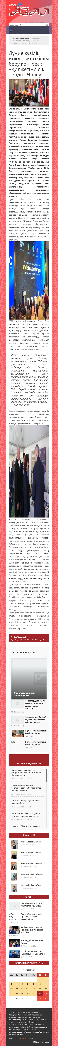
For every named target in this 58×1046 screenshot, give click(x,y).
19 (22, 993)
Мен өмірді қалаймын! (32, 874)
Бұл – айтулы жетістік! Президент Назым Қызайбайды (31, 916)
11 (17, 988)
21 (34, 993)
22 (40, 993)
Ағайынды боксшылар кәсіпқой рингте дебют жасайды (32, 930)
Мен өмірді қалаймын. (32, 852)
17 (11, 993)
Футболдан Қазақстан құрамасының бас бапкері (33, 952)
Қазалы (29, 13)
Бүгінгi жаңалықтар (29, 763)
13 (27, 988)
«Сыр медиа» (25, 1038)
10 (11, 988)
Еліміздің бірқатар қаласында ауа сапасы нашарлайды (25, 827)
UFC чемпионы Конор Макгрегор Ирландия (31, 904)
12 (22, 988)
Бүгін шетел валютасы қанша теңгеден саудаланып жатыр (25, 814)
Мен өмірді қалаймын (31, 841)
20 (27, 993)
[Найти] (47, 25)
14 (34, 988)
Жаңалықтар (20, 636)
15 (40, 988)
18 (17, 993)
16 (46, 988)
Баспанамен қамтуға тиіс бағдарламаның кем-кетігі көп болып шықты (26, 772)
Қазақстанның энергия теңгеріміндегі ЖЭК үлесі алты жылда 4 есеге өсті (26, 788)
